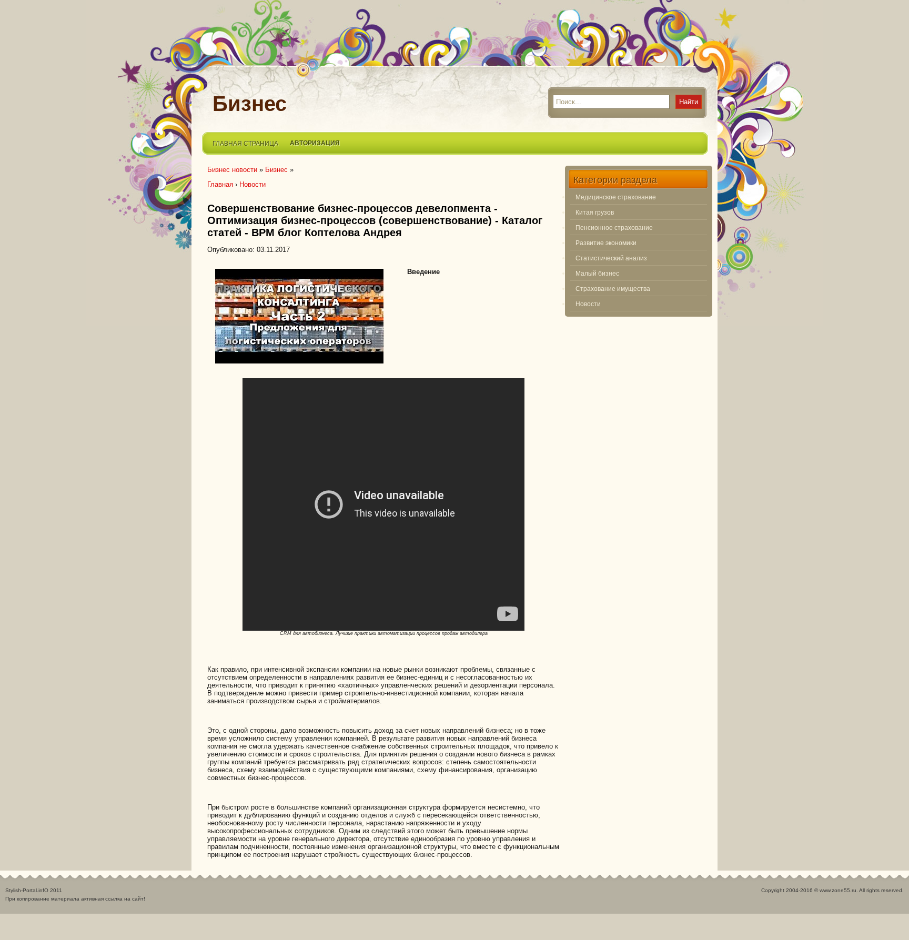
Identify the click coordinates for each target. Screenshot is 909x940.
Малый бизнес (597, 273)
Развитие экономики (606, 242)
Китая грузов (594, 212)
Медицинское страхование (615, 197)
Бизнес (250, 103)
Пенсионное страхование (614, 227)
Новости (588, 303)
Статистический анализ (611, 258)
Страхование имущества (612, 288)
